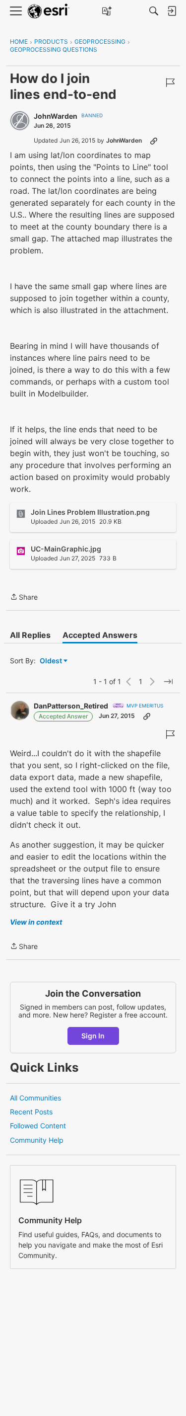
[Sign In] (172, 11)
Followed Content (38, 1125)
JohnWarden (55, 116)
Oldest (51, 661)
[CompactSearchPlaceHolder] (154, 11)
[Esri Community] (48, 11)
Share (24, 598)
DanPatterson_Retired (71, 706)
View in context (36, 922)
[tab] (30, 635)
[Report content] (170, 82)
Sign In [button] (93, 1035)
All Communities (35, 1098)
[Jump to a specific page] (168, 682)
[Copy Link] (154, 140)
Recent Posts (31, 1111)
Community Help (36, 1140)
